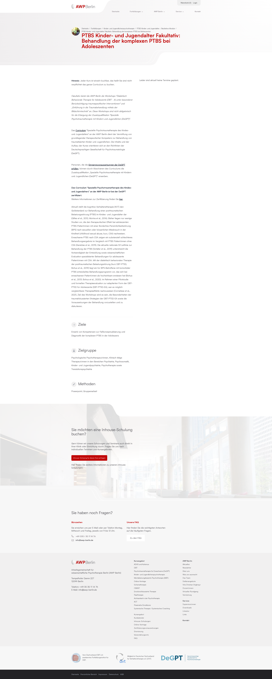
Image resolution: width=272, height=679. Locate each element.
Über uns (186, 571)
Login (195, 3)
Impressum (102, 674)
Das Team (186, 578)
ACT (135, 602)
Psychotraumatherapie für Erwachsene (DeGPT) (152, 571)
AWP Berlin (158, 11)
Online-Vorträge (140, 581)
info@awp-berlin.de (84, 540)
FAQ (135, 638)
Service (186, 601)
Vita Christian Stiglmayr (192, 585)
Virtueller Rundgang (190, 591)
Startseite (115, 11)
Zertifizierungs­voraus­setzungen (146, 628)
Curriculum (81, 130)
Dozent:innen (188, 588)
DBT (135, 568)
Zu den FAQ (135, 538)
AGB (122, 674)
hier (121, 199)
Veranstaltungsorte (141, 635)
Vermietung (187, 595)
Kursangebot (139, 561)
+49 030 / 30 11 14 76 (86, 536)
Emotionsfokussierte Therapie (145, 591)
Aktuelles (186, 564)
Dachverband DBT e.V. (94, 655)
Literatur (186, 611)
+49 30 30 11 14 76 (89, 586)
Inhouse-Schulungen (142, 621)
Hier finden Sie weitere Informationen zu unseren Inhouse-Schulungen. (98, 466)
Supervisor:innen (189, 604)
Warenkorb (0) (186, 3)
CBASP (137, 588)
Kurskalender (139, 618)
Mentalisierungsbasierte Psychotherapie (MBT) (151, 578)
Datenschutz (114, 674)
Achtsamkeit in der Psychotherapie (147, 598)
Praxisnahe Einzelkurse (142, 605)
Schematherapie (140, 585)
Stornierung (138, 631)
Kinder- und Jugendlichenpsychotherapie (119, 28)
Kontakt (198, 11)
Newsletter (187, 568)
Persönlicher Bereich (89, 674)
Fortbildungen (135, 11)
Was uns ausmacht (190, 574)
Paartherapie (138, 595)
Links (185, 614)
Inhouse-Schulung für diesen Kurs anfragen (89, 458)
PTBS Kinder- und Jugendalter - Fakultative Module (156, 28)
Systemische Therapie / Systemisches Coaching (152, 608)
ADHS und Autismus (141, 564)
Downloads (187, 608)
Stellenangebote (189, 581)
